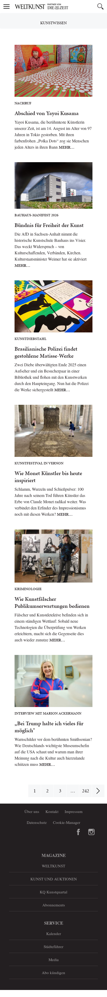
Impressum (74, 811)
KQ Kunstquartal (53, 891)
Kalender (53, 933)
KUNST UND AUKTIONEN (53, 878)
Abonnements (53, 904)
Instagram (91, 831)
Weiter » (98, 791)
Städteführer (53, 946)
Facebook (78, 831)
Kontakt (51, 811)
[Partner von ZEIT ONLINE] (60, 6)
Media (54, 959)
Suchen (100, 6)
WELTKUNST (53, 865)
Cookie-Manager (66, 822)
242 (85, 790)
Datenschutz (37, 822)
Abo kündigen (53, 972)
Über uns (31, 811)
